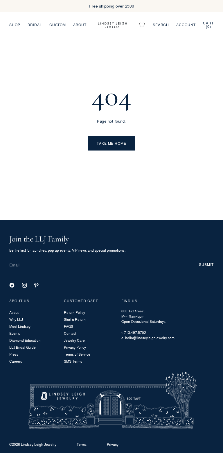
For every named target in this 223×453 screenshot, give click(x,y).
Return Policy (74, 312)
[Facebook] (12, 285)
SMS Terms (73, 361)
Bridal (35, 25)
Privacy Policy (75, 347)
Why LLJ (16, 319)
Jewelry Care (74, 340)
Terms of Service (77, 354)
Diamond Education (25, 340)
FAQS (68, 326)
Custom (57, 25)
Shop (14, 25)
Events (14, 333)
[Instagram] (24, 285)
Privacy (112, 444)
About (80, 25)
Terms (82, 444)
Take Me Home (112, 143)
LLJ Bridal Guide (22, 347)
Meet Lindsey (19, 326)
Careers (15, 361)
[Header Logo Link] (112, 25)
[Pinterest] (36, 285)
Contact (70, 333)
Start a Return (75, 319)
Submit (206, 264)
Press (13, 354)
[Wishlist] (142, 25)
